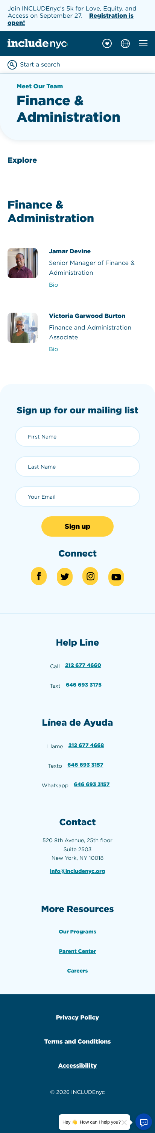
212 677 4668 (86, 746)
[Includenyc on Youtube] (116, 577)
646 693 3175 (84, 685)
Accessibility (77, 1065)
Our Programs (77, 932)
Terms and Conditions (77, 1041)
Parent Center (77, 951)
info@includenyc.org (77, 871)
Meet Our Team (40, 86)
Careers (77, 971)
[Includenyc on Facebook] (39, 576)
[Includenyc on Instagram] (90, 576)
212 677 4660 (83, 666)
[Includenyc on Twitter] (65, 577)
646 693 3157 (85, 765)
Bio (53, 284)
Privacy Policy (77, 1017)
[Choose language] (125, 43)
